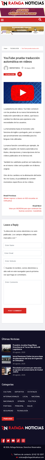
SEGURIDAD (8, 411)
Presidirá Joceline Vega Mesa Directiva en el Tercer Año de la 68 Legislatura (26, 347)
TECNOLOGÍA (14, 48)
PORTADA (7, 406)
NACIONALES (8, 401)
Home (5, 48)
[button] (2, 20)
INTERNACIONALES (11, 396)
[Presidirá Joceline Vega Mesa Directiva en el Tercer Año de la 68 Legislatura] (6, 348)
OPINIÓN (21, 401)
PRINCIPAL (19, 406)
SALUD (30, 406)
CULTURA (7, 392)
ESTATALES (32, 392)
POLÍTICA (32, 401)
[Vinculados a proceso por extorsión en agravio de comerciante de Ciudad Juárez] (6, 371)
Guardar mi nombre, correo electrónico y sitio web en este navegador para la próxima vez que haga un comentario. (21, 271)
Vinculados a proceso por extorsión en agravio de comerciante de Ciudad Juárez (28, 370)
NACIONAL (36, 396)
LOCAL (25, 396)
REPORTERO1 (14, 68)
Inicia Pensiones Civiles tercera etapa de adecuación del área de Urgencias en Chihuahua (28, 358)
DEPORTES (19, 392)
